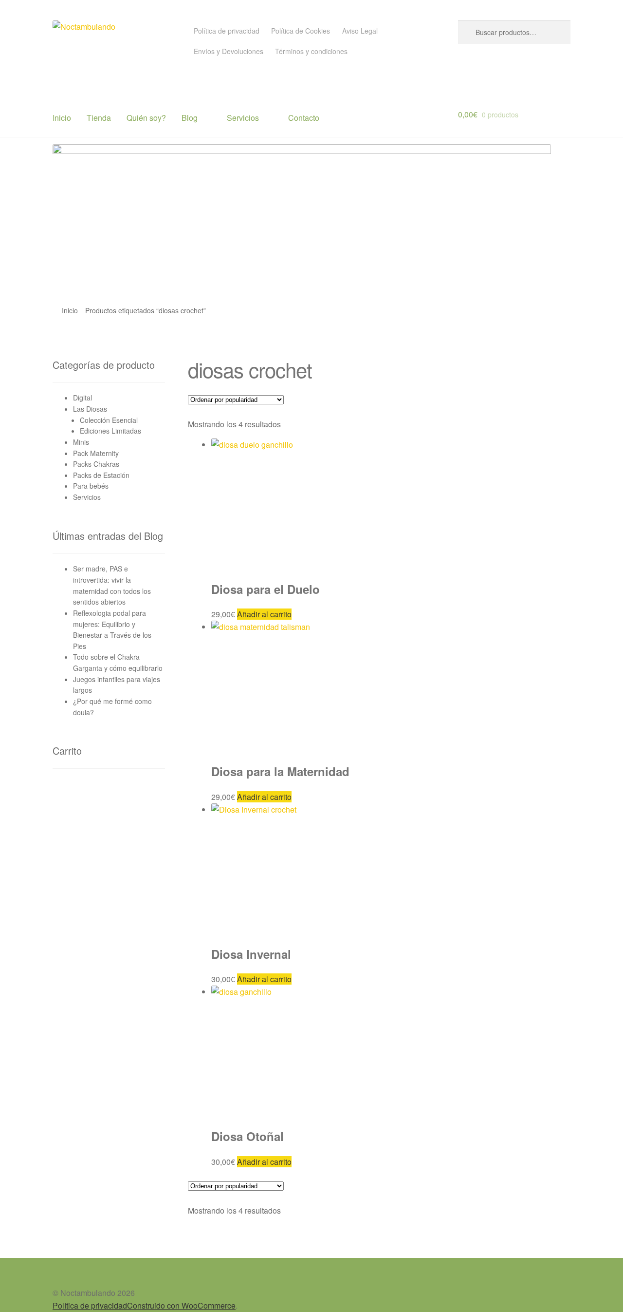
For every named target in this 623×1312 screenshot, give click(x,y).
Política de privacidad (226, 31)
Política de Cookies (300, 31)
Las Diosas (90, 409)
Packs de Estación (101, 475)
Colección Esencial (109, 420)
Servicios (243, 117)
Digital (82, 397)
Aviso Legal (360, 31)
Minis (81, 442)
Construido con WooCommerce (181, 1305)
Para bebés (91, 486)
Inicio (62, 117)
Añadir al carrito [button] (264, 614)
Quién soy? (146, 117)
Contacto (303, 117)
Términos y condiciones (311, 51)
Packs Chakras (96, 464)
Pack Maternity (96, 453)
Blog (190, 117)
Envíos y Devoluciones (228, 51)
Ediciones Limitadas (110, 431)
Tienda (99, 117)
